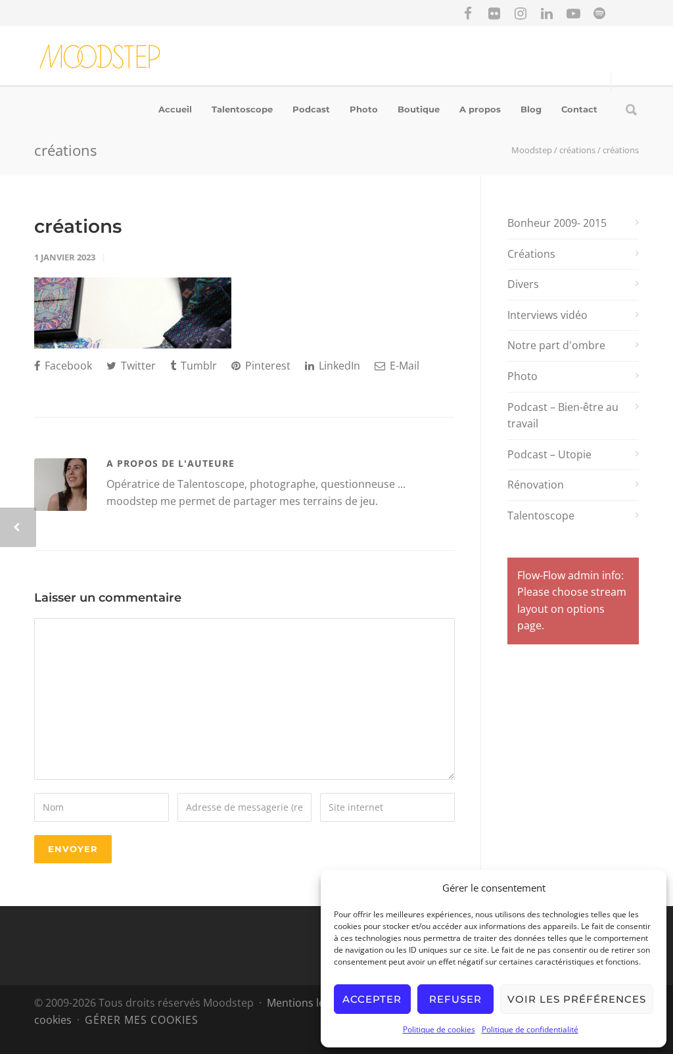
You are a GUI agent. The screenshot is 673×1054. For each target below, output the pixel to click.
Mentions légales (308, 1002)
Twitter (137, 365)
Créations (531, 254)
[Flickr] (494, 13)
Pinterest (266, 365)
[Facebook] (468, 13)
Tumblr (197, 365)
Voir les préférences (576, 999)
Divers (523, 284)
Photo (364, 109)
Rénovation (535, 484)
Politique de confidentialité (530, 1029)
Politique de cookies (439, 1029)
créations (78, 226)
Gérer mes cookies (141, 1020)
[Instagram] (520, 13)
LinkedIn (338, 365)
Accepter (372, 999)
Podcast (311, 109)
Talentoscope (242, 109)
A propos (480, 109)
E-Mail (403, 365)
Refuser (455, 999)
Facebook (67, 365)
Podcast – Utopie (549, 454)
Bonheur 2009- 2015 (557, 223)
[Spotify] (599, 13)
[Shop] (626, 13)
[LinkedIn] (547, 13)
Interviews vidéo (547, 315)
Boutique (419, 109)
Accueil (175, 109)
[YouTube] (573, 13)
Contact (579, 109)
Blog (531, 109)
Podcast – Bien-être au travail (562, 415)
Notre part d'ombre (556, 345)
